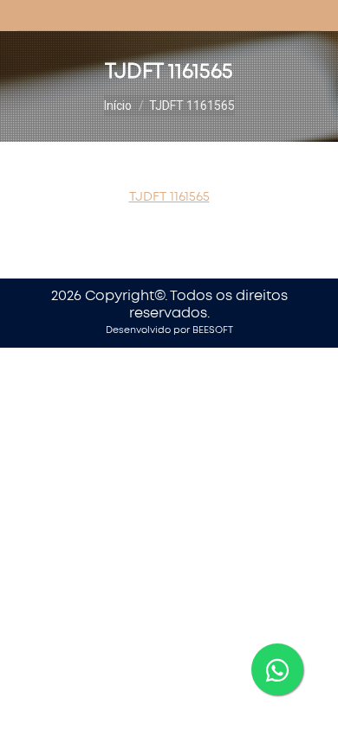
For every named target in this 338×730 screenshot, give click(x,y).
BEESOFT (212, 330)
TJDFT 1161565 (169, 196)
